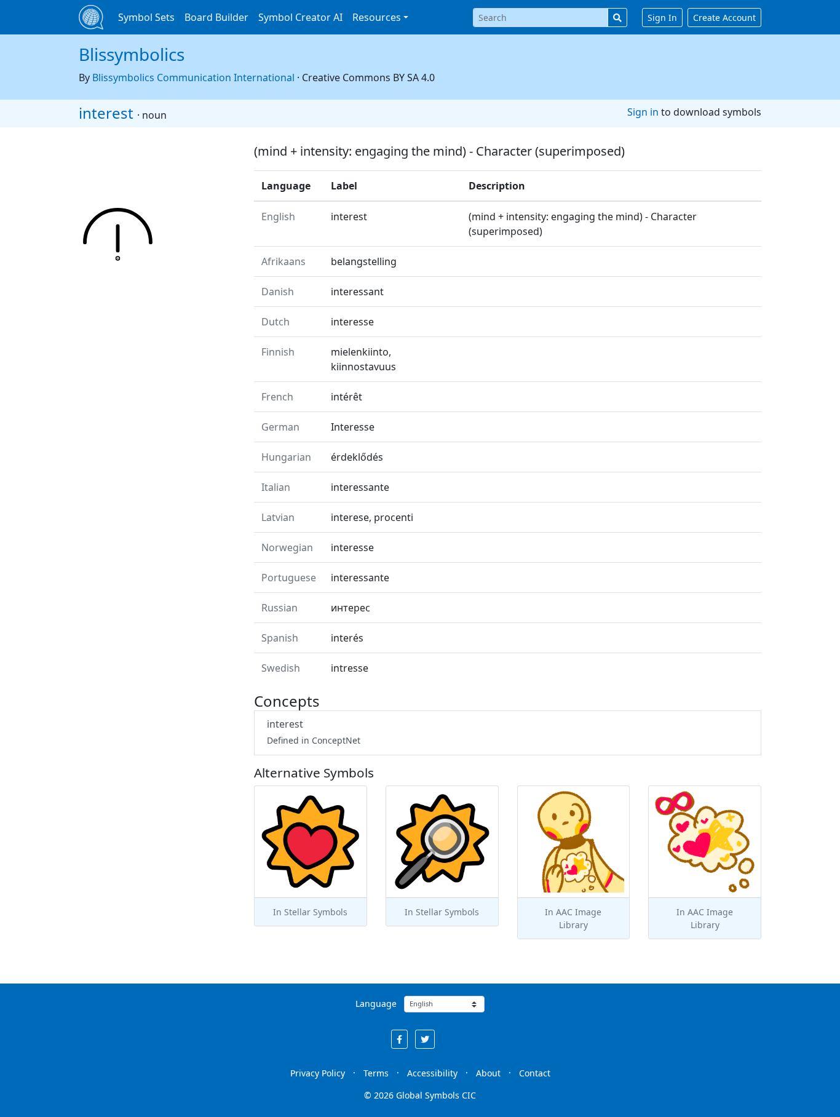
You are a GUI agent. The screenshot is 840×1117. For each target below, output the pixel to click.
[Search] (617, 17)
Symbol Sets (146, 17)
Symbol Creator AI (300, 17)
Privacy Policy (317, 1073)
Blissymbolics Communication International (193, 77)
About (488, 1073)
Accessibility (432, 1073)
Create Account (724, 17)
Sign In (662, 17)
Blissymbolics (131, 54)
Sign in (643, 112)
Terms (376, 1073)
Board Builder (216, 17)
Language (376, 1003)
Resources (376, 17)
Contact (534, 1073)
